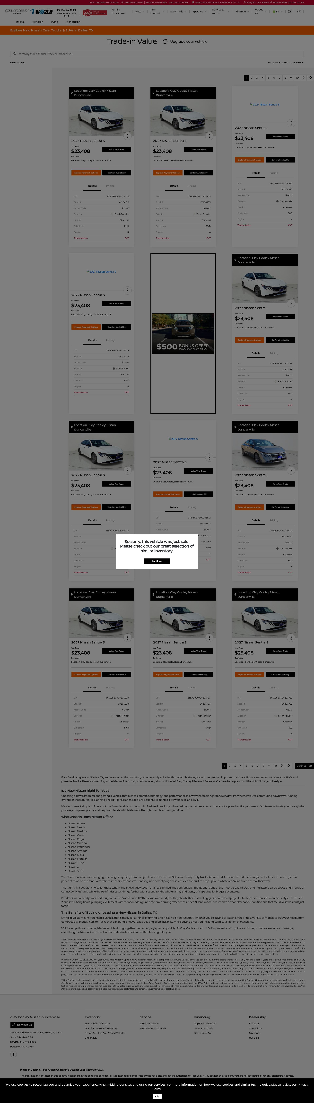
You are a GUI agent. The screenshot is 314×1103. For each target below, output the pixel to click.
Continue (157, 561)
